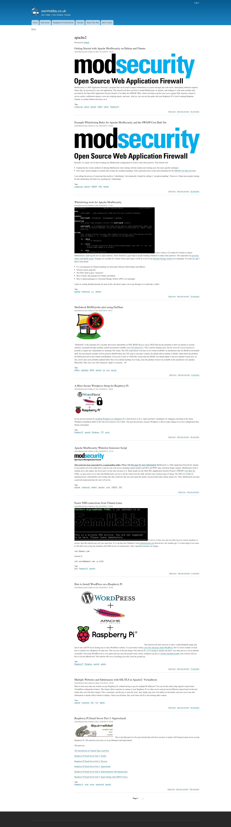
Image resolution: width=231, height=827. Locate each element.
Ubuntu (106, 107)
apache (86, 107)
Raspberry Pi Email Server (63, 22)
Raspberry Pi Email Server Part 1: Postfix (90, 756)
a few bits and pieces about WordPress (158, 647)
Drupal (86, 42)
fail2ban (77, 370)
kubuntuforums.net (147, 543)
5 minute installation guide (169, 653)
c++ (92, 291)
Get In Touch (107, 22)
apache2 (93, 107)
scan (108, 370)
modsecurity (78, 107)
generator (101, 487)
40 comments (194, 708)
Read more (172, 112)
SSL (92, 703)
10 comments (194, 296)
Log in (196, 2)
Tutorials (80, 22)
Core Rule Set (189, 470)
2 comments (195, 573)
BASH (92, 370)
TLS (96, 703)
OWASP (94, 186)
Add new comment (183, 112)
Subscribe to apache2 (75, 804)
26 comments (194, 191)
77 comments (194, 669)
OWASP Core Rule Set (183, 170)
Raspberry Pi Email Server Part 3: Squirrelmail (92, 766)
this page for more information (143, 464)
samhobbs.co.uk (53, 10)
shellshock (84, 370)
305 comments (194, 789)
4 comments (195, 375)
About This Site (93, 22)
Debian (100, 107)
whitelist (106, 186)
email (86, 784)
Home (35, 22)
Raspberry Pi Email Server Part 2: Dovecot (90, 761)
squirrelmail (100, 784)
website (103, 664)
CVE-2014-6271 (136, 347)
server (107, 432)
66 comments (194, 112)
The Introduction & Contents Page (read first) (91, 750)
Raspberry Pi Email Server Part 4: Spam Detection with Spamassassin (100, 771)
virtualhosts (85, 703)
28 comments (194, 437)
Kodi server (45, 22)
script (108, 487)
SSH (76, 568)
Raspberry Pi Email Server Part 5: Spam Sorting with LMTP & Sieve (101, 777)
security (113, 370)
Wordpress (95, 432)
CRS (100, 186)
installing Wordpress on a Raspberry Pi (110, 419)
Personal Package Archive (163, 258)
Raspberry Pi (114, 107)
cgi (104, 370)
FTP (102, 432)
